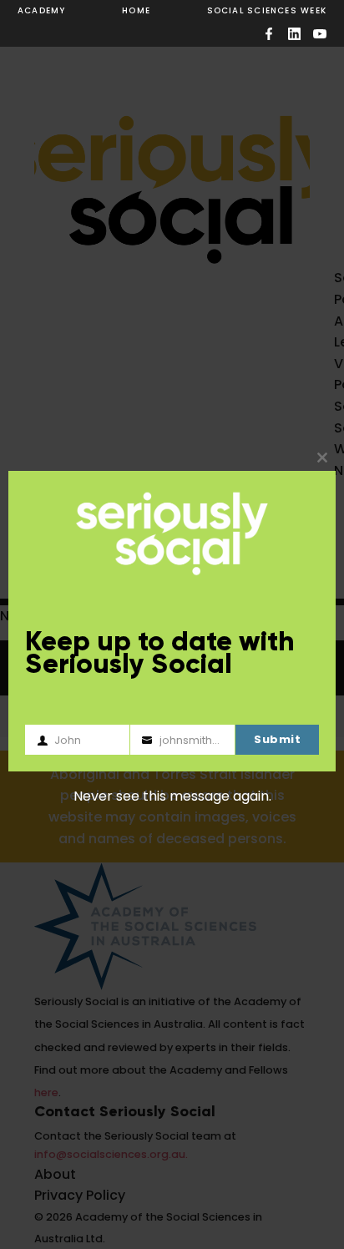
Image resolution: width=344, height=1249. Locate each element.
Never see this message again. (172, 796)
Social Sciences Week (267, 11)
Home (136, 11)
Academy (42, 11)
